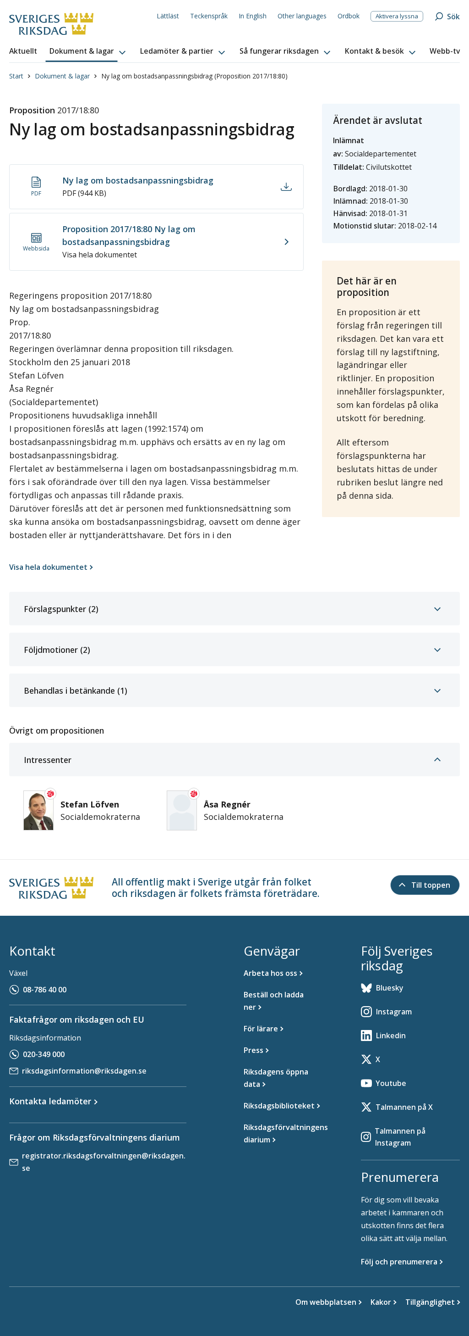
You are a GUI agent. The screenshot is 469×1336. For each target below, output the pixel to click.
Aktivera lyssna (397, 16)
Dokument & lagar (62, 76)
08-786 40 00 (44, 990)
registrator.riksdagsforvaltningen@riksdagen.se (103, 1162)
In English (253, 15)
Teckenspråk (209, 15)
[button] (88, 51)
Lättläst (168, 15)
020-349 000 (44, 1054)
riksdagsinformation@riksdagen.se (84, 1071)
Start (16, 76)
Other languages (302, 15)
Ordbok (349, 15)
